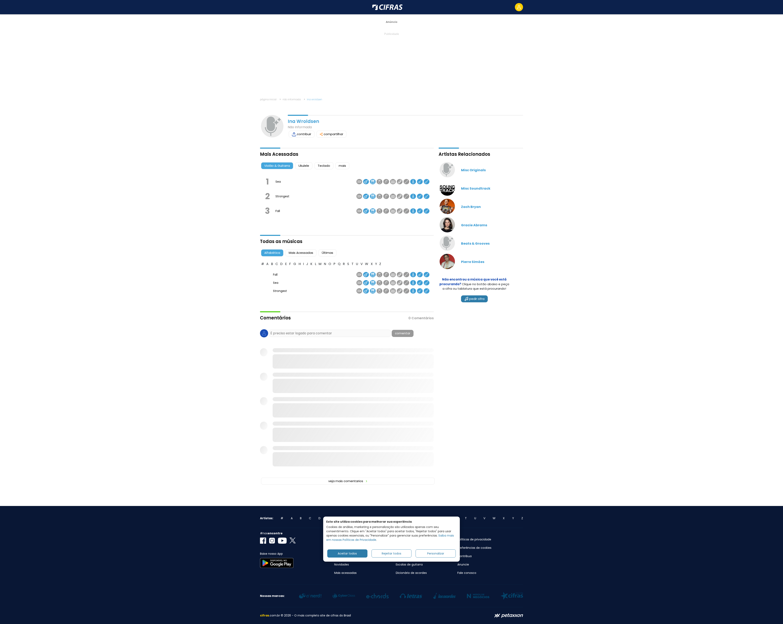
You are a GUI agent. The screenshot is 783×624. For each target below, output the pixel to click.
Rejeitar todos (391, 553)
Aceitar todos (347, 553)
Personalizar (435, 553)
